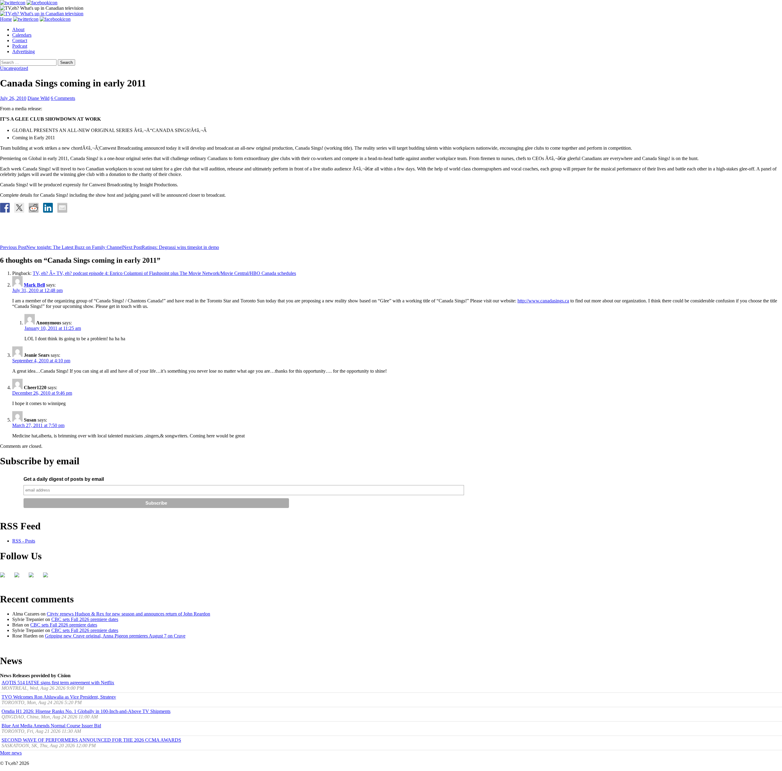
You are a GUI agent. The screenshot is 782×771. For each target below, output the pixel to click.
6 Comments (63, 98)
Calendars (21, 35)
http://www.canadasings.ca (543, 300)
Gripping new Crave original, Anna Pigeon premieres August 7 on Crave (115, 635)
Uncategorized (14, 68)
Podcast (19, 46)
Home (6, 19)
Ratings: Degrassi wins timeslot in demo (171, 247)
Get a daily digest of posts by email (64, 479)
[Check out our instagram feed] (48, 577)
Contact (19, 40)
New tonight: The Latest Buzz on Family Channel (61, 247)
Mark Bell (34, 284)
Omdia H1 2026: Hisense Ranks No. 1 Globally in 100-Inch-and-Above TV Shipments (86, 711)
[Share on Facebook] (5, 208)
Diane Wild (38, 98)
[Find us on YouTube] (33, 577)
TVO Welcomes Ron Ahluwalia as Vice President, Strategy (59, 697)
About (18, 29)
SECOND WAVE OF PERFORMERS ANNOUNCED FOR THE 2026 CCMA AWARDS (91, 740)
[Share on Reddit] (33, 208)
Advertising (23, 51)
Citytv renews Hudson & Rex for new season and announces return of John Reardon (128, 613)
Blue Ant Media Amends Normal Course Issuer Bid (51, 725)
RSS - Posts (23, 540)
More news (11, 752)
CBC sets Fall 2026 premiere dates (84, 619)
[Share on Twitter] (19, 208)
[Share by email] (62, 208)
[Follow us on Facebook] (5, 577)
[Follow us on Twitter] (19, 577)
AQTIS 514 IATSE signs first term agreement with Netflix (58, 682)
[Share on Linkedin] (48, 208)
